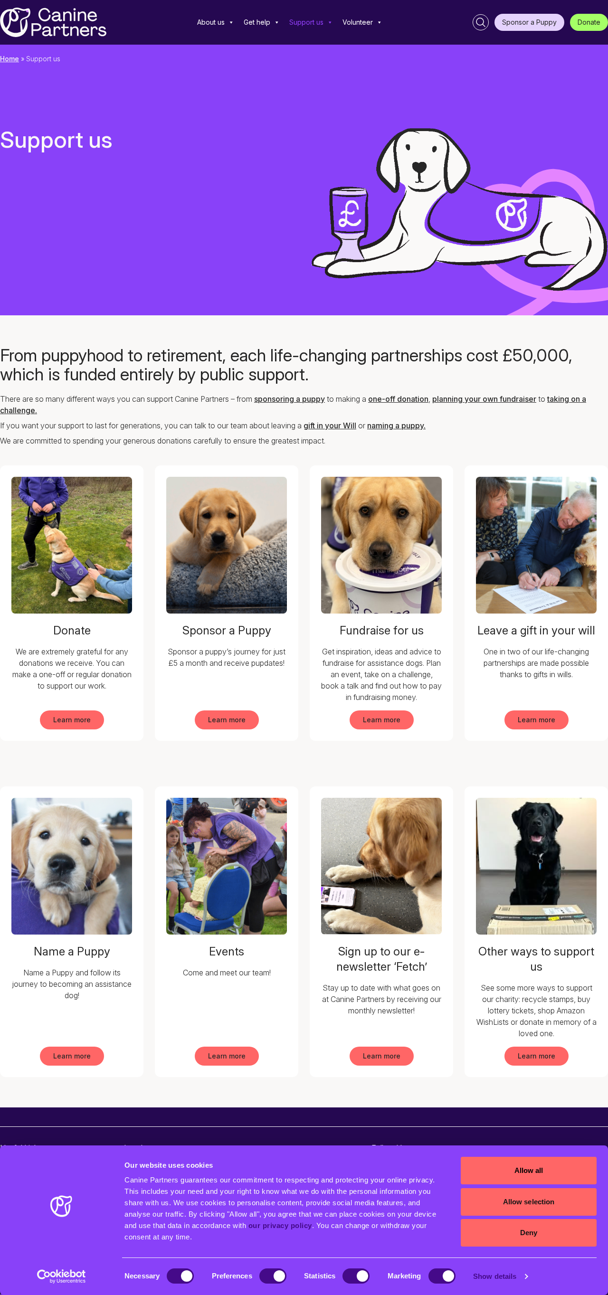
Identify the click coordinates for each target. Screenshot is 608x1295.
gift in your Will (330, 425)
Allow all (528, 1170)
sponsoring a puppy (289, 399)
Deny (528, 1233)
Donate (589, 22)
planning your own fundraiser (484, 399)
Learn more (72, 720)
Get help (257, 22)
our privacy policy (280, 1225)
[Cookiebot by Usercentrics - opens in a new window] (61, 1276)
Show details (494, 1276)
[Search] (481, 22)
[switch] (272, 1276)
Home (9, 59)
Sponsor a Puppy (529, 22)
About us (211, 22)
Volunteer (357, 22)
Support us (306, 22)
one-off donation (398, 399)
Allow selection (529, 1202)
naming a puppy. (396, 425)
